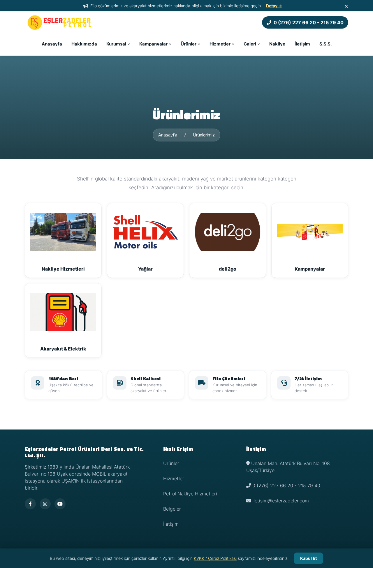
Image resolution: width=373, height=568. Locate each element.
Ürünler (188, 44)
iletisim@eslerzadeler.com (280, 501)
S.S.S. (325, 44)
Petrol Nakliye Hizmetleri (190, 494)
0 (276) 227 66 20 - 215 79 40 (309, 22)
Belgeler (172, 509)
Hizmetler (220, 44)
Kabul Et (308, 558)
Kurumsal (116, 44)
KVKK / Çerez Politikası (215, 558)
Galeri (250, 44)
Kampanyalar (153, 44)
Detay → (274, 5)
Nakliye (277, 44)
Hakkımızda (84, 44)
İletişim (302, 44)
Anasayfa (52, 44)
